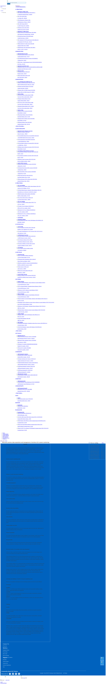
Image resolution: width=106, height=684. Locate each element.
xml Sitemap (65, 673)
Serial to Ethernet (6, 435)
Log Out (2, 10)
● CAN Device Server (19, 224)
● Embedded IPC (18, 351)
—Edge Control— (18, 330)
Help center (2, 440)
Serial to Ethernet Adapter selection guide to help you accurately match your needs (95, 454)
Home (4, 432)
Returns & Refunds (6, 655)
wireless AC (37, 449)
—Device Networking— (19, 126)
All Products (17, 5)
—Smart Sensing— (19, 393)
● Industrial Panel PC (19, 385)
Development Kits (18, 409)
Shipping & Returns (6, 650)
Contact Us (5, 438)
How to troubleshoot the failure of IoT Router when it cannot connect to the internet (95, 458)
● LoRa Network (18, 252)
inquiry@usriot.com (3, 5)
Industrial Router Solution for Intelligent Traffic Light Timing (95, 456)
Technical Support (6, 661)
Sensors (16, 395)
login (24, 677)
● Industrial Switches (19, 51)
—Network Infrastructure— (20, 6)
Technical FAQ (5, 663)
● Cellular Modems (19, 182)
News (6, 440)
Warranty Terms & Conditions (7, 657)
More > (103, 442)
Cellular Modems (6, 434)
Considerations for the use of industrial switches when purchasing (95, 448)
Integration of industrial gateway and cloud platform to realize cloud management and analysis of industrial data (95, 455)
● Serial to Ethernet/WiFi (20, 128)
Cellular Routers (5, 433)
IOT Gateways (5, 436)
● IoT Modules (18, 279)
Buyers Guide (5, 653)
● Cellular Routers (18, 9)
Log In (1, 6)
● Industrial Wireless (19, 79)
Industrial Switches (6, 437)
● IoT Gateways (18, 333)
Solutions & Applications (7, 665)
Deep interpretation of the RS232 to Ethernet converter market (95, 451)
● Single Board (18, 378)
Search (9, 3)
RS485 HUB (17, 402)
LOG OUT (7, 680)
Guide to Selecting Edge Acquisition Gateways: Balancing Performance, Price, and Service (95, 446)
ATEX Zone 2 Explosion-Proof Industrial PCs (95, 452)
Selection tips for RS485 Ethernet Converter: (95, 449)
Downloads (4, 659)
